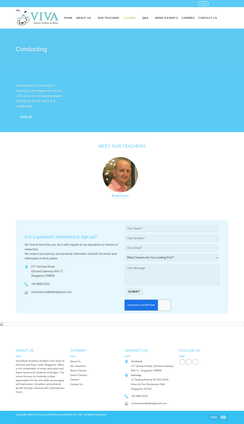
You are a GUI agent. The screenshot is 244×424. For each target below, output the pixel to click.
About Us (75, 361)
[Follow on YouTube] (195, 362)
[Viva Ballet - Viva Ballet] (37, 18)
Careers (188, 17)
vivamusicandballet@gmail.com (51, 291)
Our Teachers (108, 17)
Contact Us (207, 17)
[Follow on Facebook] (182, 362)
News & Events (166, 17)
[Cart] (227, 3)
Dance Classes (78, 375)
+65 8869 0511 (40, 283)
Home (68, 17)
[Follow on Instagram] (189, 362)
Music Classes (78, 370)
